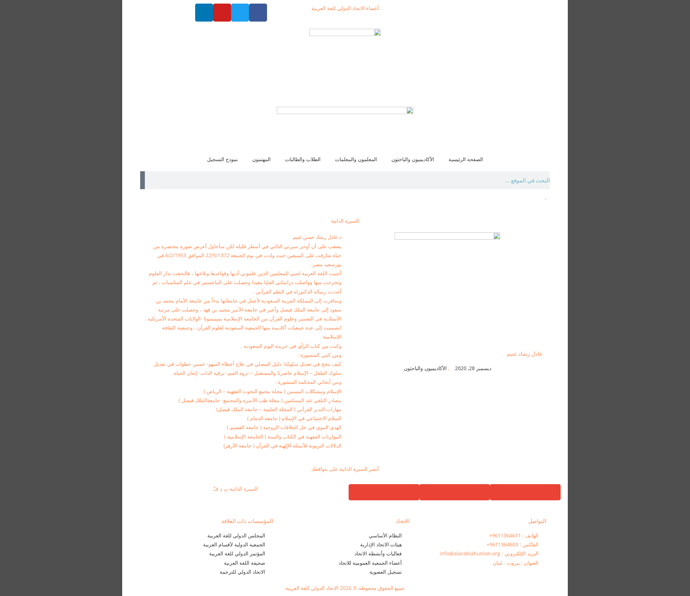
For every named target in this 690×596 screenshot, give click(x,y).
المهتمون (261, 159)
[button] (525, 492)
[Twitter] (240, 13)
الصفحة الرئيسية (465, 159)
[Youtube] (222, 13)
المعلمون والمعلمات (356, 159)
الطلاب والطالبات (303, 159)
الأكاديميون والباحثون (412, 159)
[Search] (142, 180)
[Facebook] (258, 13)
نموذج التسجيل (222, 159)
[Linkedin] (204, 13)
